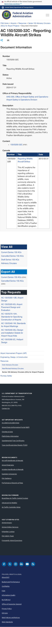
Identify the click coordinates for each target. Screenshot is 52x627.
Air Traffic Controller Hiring (11, 507)
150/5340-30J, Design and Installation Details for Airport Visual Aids (12, 333)
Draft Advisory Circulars (10, 365)
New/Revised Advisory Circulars (13, 368)
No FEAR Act (6, 600)
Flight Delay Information (10, 436)
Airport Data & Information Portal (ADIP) (16, 427)
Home (4, 23)
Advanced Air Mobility (9, 503)
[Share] (1, 40)
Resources (22, 23)
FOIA (3, 591)
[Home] (17, 15)
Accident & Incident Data (10, 423)
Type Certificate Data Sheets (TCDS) (14, 445)
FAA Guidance (6, 478)
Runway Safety (6, 376)
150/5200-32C (16, 145)
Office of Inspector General (11, 604)
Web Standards (7, 622)
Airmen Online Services (10, 527)
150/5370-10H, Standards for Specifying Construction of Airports (11, 317)
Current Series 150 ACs (11, 252)
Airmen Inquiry (7, 523)
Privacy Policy (7, 608)
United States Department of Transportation (19, 7)
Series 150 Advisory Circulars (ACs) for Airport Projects (23, 372)
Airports (13, 23)
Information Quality (8, 595)
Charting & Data (7, 432)
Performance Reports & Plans (12, 483)
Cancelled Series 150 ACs (12, 256)
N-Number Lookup (8, 531)
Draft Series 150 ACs (10, 260)
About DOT (5, 577)
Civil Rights (6, 586)
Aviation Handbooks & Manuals (12, 469)
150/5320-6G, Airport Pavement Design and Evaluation (11, 307)
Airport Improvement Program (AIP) (13, 353)
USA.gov (5, 613)
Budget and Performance (11, 582)
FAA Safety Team (8, 536)
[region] (27, 190)
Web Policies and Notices (11, 617)
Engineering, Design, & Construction (14, 357)
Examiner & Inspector (9, 474)
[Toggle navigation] (47, 15)
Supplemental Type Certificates (13, 440)
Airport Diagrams (8, 465)
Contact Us (6, 408)
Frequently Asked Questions (12, 540)
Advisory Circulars (9, 263)
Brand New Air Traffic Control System (15, 498)
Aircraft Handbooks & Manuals (12, 460)
